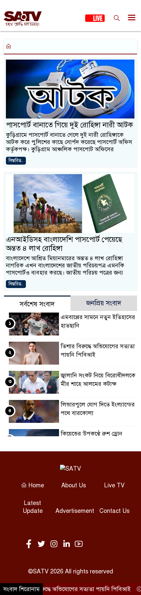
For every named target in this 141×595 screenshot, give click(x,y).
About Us (73, 485)
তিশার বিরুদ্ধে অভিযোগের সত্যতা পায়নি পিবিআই (70, 589)
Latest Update (33, 506)
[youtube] (79, 544)
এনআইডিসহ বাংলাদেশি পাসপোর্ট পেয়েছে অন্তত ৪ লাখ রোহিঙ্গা (64, 244)
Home (35, 485)
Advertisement (74, 510)
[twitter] (42, 544)
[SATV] (70, 468)
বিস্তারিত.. (16, 160)
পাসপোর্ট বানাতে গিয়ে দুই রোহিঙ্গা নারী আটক (69, 125)
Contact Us (114, 510)
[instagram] (55, 544)
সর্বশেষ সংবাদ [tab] (37, 304)
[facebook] (30, 544)
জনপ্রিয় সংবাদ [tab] (103, 303)
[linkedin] (67, 544)
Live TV (114, 485)
